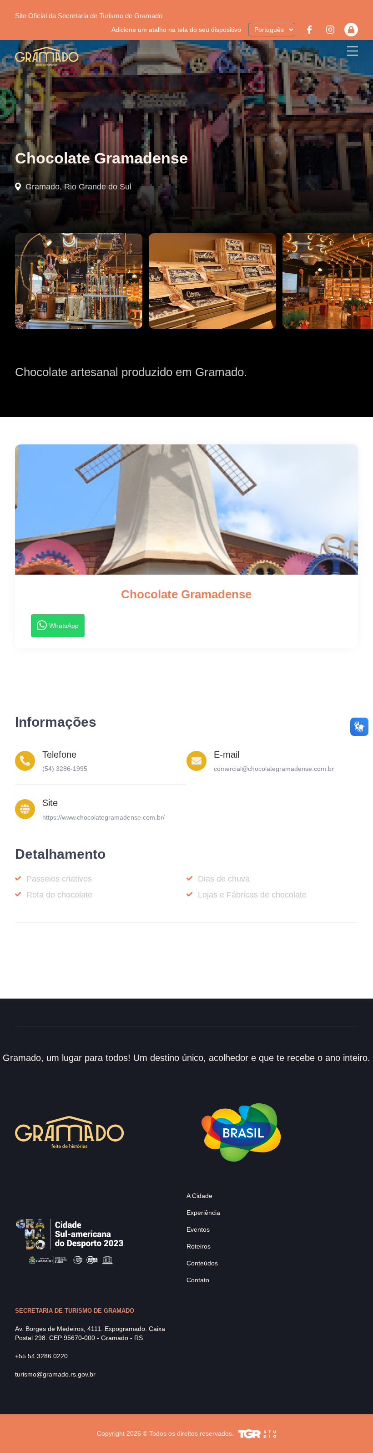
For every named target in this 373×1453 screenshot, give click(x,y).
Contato (197, 1280)
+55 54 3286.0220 (41, 1356)
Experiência (203, 1212)
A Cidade (199, 1195)
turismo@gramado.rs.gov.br (55, 1374)
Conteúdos (202, 1263)
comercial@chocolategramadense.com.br (274, 768)
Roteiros (198, 1246)
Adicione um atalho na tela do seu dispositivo (176, 29)
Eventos (198, 1229)
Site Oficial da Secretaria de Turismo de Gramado (88, 16)
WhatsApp (64, 625)
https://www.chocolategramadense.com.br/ (103, 817)
